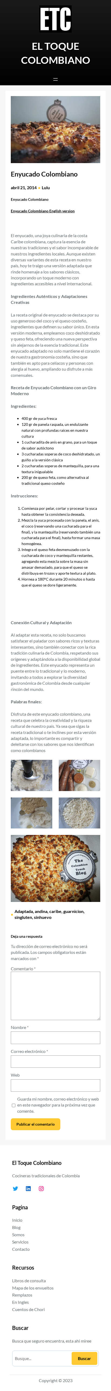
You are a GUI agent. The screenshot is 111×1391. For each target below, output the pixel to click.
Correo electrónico (29, 1051)
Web (15, 1074)
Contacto (21, 1249)
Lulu (46, 187)
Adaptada (24, 911)
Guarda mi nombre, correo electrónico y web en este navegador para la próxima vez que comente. (58, 1104)
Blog (16, 1227)
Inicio (17, 1220)
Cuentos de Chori (28, 1309)
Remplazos (22, 1294)
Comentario (23, 968)
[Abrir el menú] (55, 79)
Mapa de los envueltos (33, 1287)
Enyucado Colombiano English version (43, 211)
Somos (18, 1234)
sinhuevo (42, 917)
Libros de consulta (29, 1280)
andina (41, 911)
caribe (55, 911)
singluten (23, 917)
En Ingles (20, 1302)
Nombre (20, 1027)
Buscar (84, 1358)
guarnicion (73, 911)
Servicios (20, 1241)
